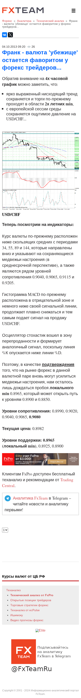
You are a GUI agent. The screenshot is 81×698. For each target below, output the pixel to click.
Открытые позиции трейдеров (30, 600)
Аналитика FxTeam (30, 498)
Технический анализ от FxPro (31, 595)
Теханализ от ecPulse (25, 610)
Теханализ (13, 590)
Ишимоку (16, 615)
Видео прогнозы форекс (26, 620)
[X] (10, 34)
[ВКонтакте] (4, 34)
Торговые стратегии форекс (29, 605)
